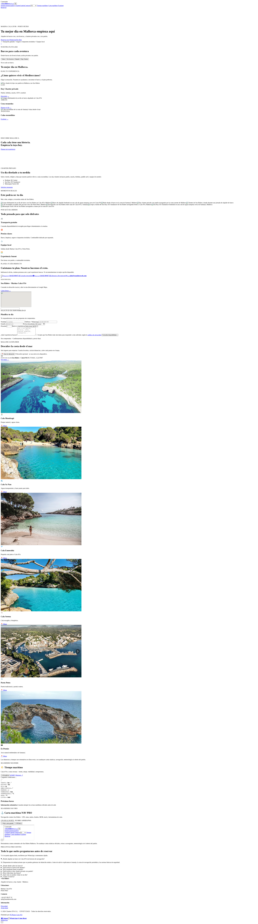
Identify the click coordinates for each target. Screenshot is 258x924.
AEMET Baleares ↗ (16, 775)
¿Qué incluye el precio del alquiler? (14, 867)
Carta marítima (53, 5)
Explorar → (4, 119)
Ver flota (19, 40)
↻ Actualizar (5, 775)
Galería (22, 5)
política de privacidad (94, 335)
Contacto (27, 5)
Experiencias (8, 5)
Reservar (3, 7)
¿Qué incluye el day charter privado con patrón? (18, 871)
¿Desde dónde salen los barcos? (13, 866)
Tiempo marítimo (42, 5)
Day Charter (16, 5)
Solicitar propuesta (7, 187)
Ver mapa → (5, 359)
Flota (2, 5)
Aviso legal (4, 908)
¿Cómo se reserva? (9, 877)
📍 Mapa (4, 426)
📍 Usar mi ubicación (8, 354)
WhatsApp (4, 920)
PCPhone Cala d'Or (16, 915)
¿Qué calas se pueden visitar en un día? (15, 875)
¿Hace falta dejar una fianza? (12, 873)
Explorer (61, 5)
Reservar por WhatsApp (8, 40)
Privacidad (4, 906)
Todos (3, 59)
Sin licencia (10, 59)
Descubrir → (5, 96)
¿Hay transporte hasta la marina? (13, 869)
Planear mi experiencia (8, 149)
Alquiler (17, 59)
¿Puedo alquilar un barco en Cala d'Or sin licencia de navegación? (24, 859)
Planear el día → (6, 107)
